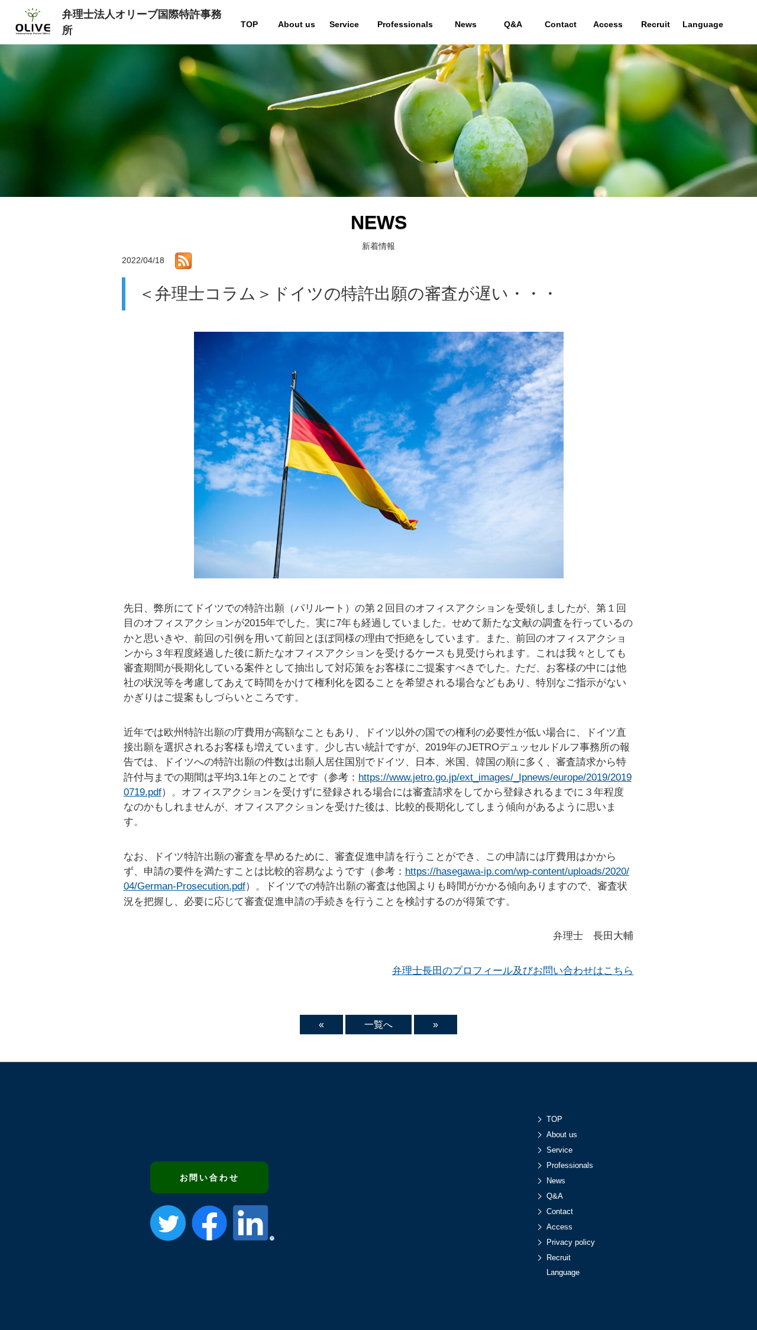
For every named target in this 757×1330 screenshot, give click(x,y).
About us (561, 1134)
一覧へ (378, 1025)
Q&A (554, 1196)
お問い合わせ (210, 1177)
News (555, 1180)
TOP (554, 1119)
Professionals (569, 1165)
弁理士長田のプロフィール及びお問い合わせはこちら (512, 970)
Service (559, 1149)
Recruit (558, 1257)
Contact (559, 1211)
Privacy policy (570, 1242)
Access (559, 1226)
